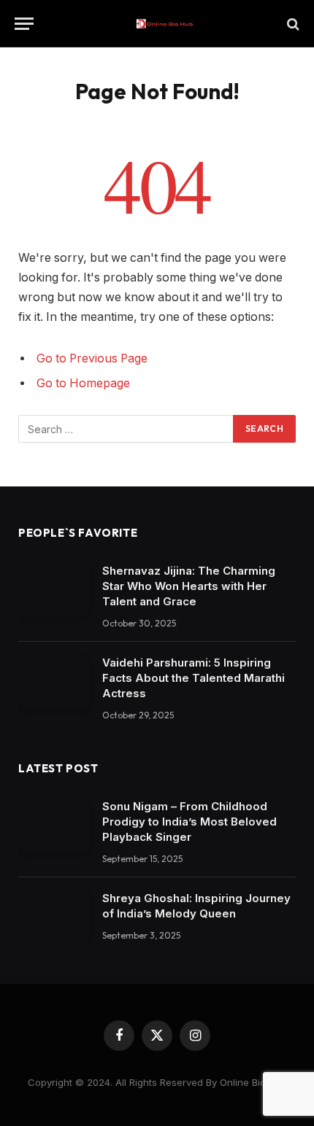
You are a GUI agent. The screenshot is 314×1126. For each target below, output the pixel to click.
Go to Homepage (83, 383)
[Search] (291, 23)
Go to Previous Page (92, 358)
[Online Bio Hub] (164, 23)
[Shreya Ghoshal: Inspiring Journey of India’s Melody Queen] (53, 916)
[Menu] (24, 23)
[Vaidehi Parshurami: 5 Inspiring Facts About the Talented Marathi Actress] (53, 680)
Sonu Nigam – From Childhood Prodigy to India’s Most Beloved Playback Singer (189, 821)
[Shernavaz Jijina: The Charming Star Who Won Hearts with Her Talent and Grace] (53, 589)
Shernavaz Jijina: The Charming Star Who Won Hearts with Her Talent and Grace (188, 586)
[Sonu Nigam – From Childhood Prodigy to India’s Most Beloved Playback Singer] (53, 824)
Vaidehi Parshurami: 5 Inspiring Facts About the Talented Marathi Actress (193, 678)
